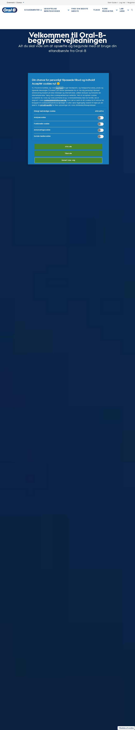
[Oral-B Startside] (9, 10)
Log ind (122, 3)
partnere (59, 88)
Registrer (131, 3)
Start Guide (112, 3)
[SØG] (132, 10)
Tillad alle (68, 153)
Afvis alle (68, 146)
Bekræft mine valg (68, 160)
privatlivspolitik (46, 105)
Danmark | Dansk (14, 3)
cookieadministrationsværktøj (55, 100)
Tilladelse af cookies (126, 728)
